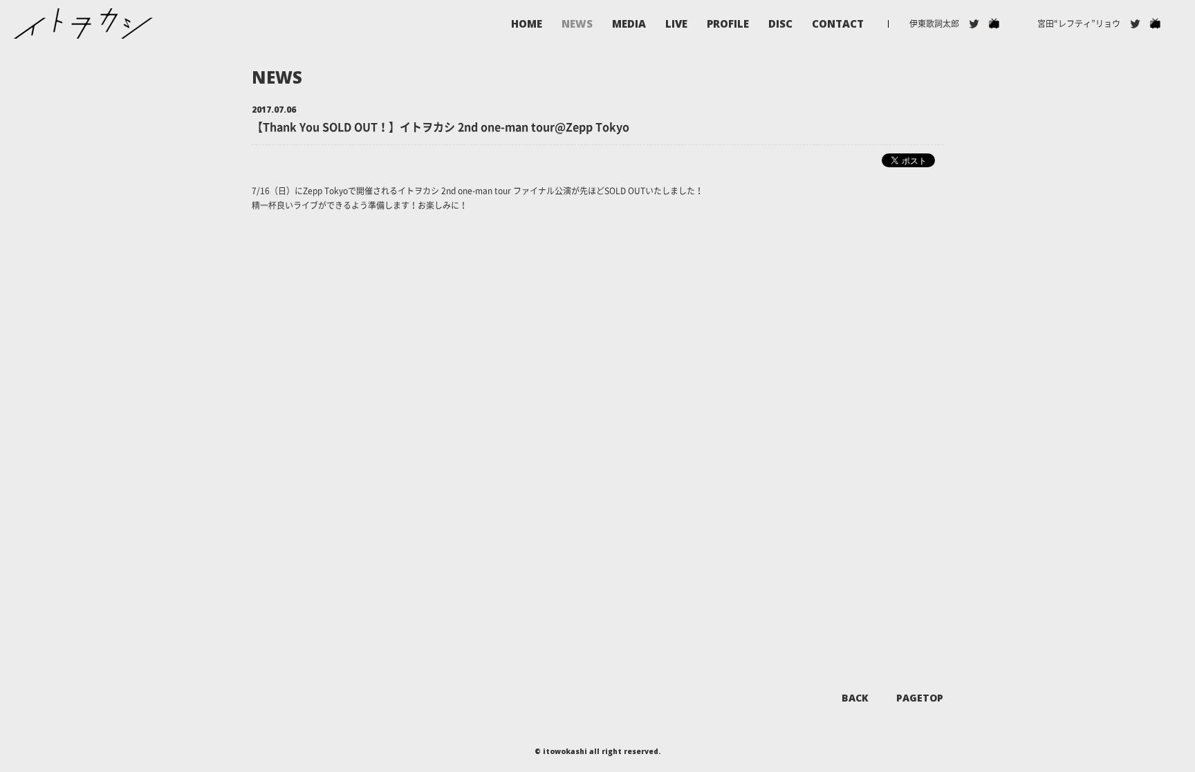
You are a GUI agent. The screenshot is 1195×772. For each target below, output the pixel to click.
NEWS (577, 24)
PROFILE (728, 24)
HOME (526, 24)
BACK (855, 698)
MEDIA (629, 24)
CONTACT (838, 24)
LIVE (676, 24)
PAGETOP (919, 698)
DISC (780, 24)
